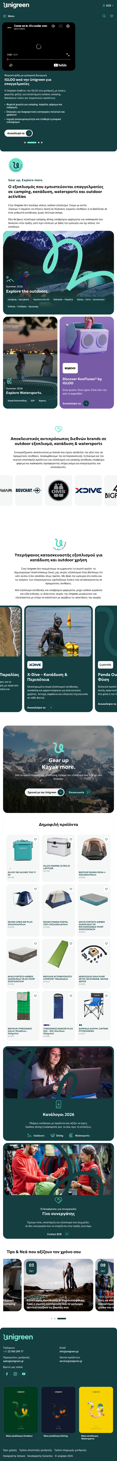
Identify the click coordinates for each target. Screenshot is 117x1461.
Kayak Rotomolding (17, 400)
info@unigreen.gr (69, 1351)
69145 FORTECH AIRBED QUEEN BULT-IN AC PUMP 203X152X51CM (21, 979)
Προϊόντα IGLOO (41, 299)
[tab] (25, 142)
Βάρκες (42, 400)
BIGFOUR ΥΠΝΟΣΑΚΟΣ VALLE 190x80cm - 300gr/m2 (20, 1031)
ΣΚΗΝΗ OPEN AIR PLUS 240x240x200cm (20, 923)
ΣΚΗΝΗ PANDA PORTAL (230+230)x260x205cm (55, 923)
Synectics (47, 1456)
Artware (21, 1456)
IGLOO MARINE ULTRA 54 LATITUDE (56, 867)
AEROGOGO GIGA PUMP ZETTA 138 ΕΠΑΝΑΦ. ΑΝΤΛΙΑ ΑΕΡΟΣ (93, 979)
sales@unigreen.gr (13, 1361)
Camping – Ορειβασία (18, 299)
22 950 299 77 (13, 1351)
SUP (33, 400)
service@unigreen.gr (71, 1361)
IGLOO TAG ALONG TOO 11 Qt (22, 873)
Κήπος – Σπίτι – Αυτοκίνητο (91, 299)
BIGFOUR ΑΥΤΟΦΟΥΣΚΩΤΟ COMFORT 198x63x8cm (57, 977)
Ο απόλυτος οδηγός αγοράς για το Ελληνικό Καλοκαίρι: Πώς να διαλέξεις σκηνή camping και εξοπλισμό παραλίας (57, 1304)
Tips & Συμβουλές (35, 1296)
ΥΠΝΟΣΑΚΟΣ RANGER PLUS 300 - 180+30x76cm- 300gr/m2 (58, 1031)
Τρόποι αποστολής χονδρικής (35, 1450)
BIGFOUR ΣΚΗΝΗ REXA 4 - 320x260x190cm (92, 873)
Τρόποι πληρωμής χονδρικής (70, 1450)
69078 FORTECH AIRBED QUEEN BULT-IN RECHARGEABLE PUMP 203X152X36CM (92, 926)
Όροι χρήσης (10, 1450)
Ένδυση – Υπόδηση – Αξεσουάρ (23, 306)
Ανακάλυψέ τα (16, 133)
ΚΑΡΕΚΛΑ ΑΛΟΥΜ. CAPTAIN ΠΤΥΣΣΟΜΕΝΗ (93, 1029)
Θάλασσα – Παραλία (63, 299)
